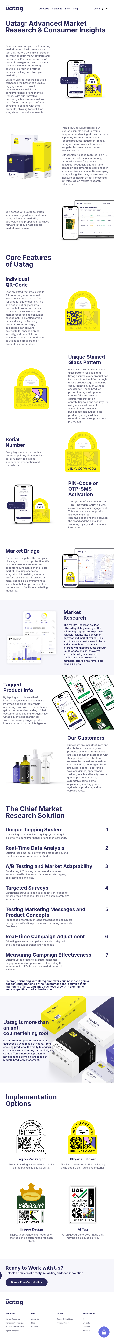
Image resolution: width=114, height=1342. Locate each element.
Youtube (86, 1331)
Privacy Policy (63, 1323)
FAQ (75, 8)
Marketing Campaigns (15, 1323)
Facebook (87, 1327)
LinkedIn (86, 1323)
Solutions (57, 8)
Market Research (13, 1319)
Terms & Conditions (65, 1319)
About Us (44, 8)
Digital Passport (12, 1331)
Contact (34, 1327)
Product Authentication (15, 1327)
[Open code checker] (104, 1332)
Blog (67, 8)
